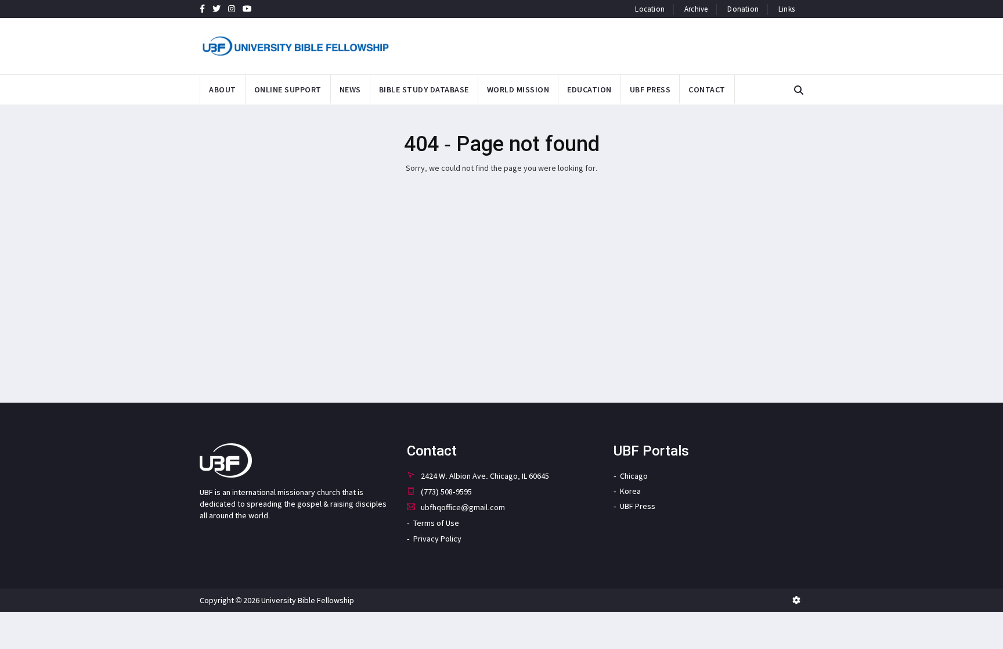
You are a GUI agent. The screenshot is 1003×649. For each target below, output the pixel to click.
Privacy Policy (437, 538)
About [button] (222, 89)
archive (696, 9)
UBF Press (637, 506)
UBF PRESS (650, 89)
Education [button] (589, 89)
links (786, 9)
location (650, 9)
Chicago (634, 476)
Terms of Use (436, 523)
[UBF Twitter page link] (216, 8)
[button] (798, 90)
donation (743, 9)
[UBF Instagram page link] (231, 8)
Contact (707, 89)
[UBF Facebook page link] (202, 8)
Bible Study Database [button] (424, 89)
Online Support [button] (288, 89)
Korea (630, 491)
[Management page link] (796, 600)
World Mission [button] (518, 89)
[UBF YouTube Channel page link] (247, 8)
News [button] (350, 89)
